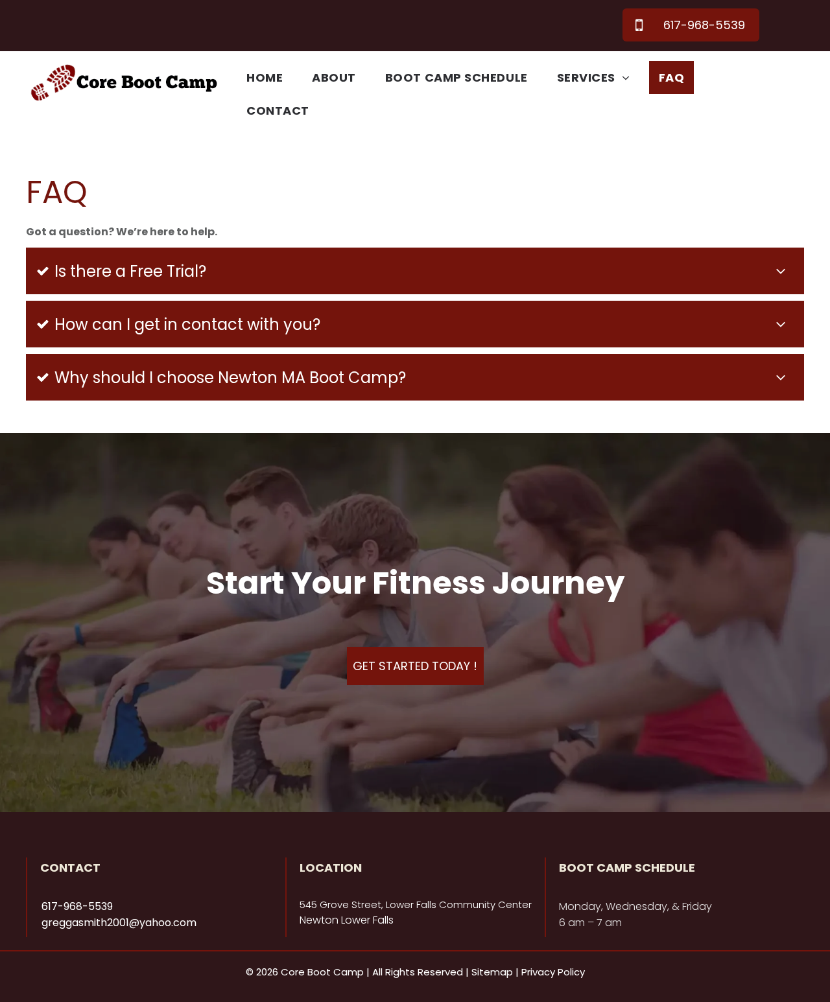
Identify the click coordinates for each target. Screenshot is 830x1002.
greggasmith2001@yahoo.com (119, 922)
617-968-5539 (77, 906)
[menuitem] (269, 77)
